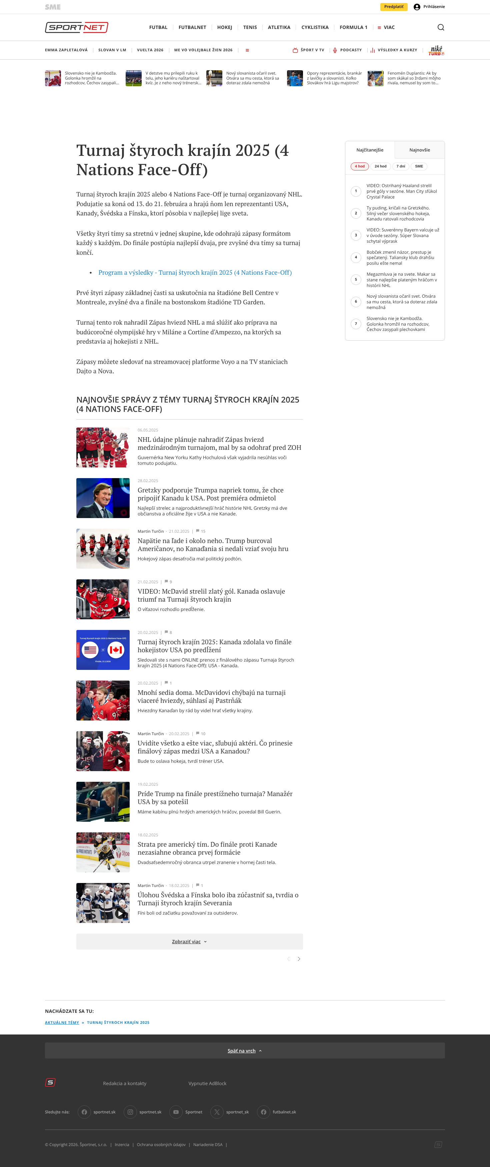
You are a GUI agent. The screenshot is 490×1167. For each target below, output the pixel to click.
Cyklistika (315, 27)
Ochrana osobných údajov (161, 1144)
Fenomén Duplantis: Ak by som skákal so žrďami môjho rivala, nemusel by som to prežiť (414, 78)
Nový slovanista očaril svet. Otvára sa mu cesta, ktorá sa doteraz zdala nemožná (252, 78)
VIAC (389, 27)
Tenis (250, 27)
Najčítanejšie (370, 150)
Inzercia (122, 1144)
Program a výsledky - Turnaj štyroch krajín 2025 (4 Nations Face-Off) (195, 273)
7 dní (401, 166)
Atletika (279, 27)
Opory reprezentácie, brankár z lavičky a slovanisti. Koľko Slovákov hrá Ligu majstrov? (334, 78)
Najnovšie (420, 150)
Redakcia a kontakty (124, 1083)
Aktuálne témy (62, 1022)
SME (419, 166)
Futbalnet (192, 27)
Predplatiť (394, 6)
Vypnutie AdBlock (208, 1083)
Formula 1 (354, 27)
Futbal (158, 27)
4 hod (360, 166)
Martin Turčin (151, 531)
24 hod (380, 166)
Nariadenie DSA (208, 1144)
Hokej (224, 27)
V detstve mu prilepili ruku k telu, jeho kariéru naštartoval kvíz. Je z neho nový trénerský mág (173, 78)
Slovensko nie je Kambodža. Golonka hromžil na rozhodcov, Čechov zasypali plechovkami (91, 78)
